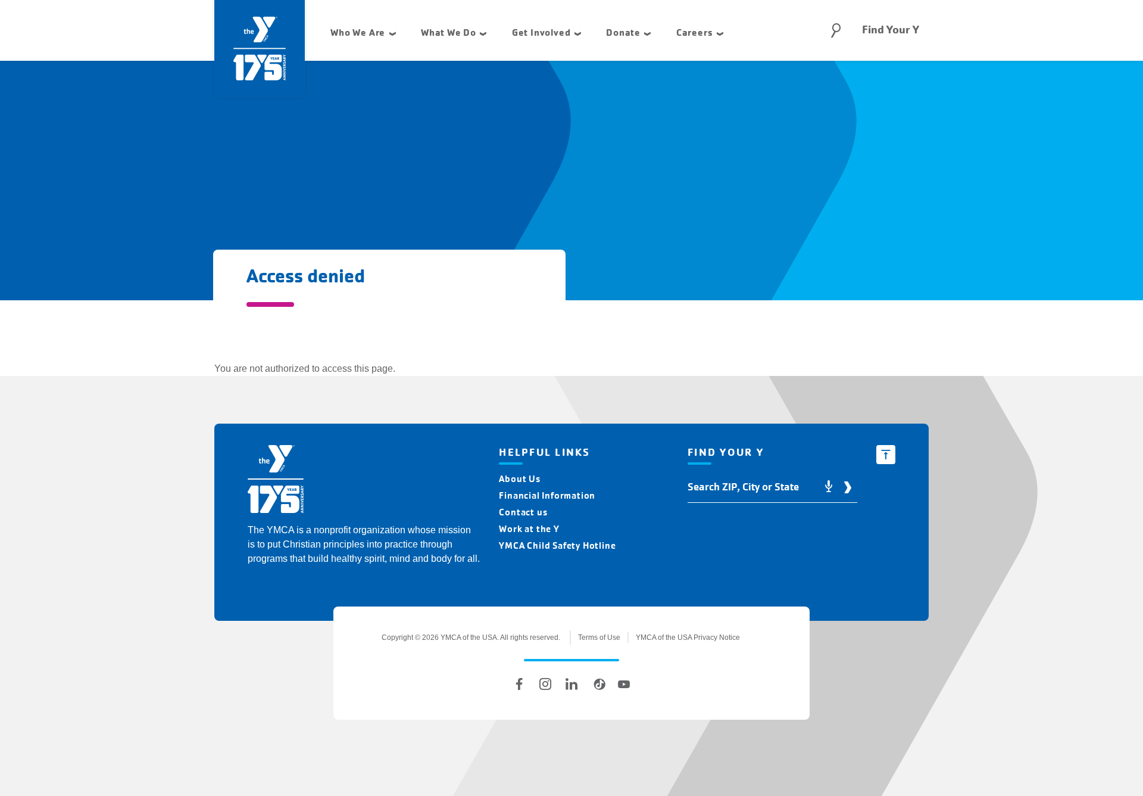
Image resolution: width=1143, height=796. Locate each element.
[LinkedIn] (571, 684)
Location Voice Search (828, 487)
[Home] (276, 481)
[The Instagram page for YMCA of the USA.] (545, 684)
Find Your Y (890, 30)
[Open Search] (835, 30)
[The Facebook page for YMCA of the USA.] (519, 684)
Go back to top (885, 454)
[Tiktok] (598, 684)
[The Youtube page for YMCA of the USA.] (624, 684)
